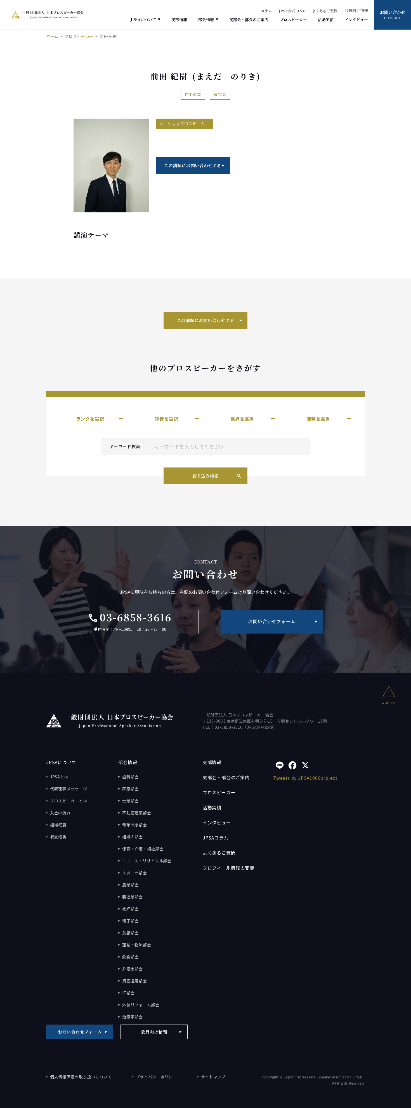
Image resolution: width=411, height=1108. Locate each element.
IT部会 (128, 993)
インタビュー (356, 19)
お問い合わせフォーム (271, 621)
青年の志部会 (134, 825)
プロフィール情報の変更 (228, 867)
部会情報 (206, 19)
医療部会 (130, 789)
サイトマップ (213, 1077)
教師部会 (130, 909)
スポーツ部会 (134, 873)
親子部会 (130, 921)
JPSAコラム (215, 837)
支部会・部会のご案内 (248, 19)
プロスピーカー (293, 19)
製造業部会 (132, 897)
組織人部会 (132, 837)
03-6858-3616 (130, 617)
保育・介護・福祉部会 (142, 849)
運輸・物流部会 (136, 945)
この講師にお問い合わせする (192, 165)
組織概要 (58, 825)
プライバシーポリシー (156, 1077)
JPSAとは (59, 777)
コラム (266, 11)
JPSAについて (143, 19)
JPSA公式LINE (292, 11)
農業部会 (130, 885)
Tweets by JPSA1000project (305, 777)
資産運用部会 (134, 981)
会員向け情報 (356, 10)
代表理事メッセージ (68, 789)
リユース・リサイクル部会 (146, 861)
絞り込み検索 (205, 476)
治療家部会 (132, 1017)
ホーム (52, 36)
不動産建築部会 (136, 813)
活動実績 (326, 19)
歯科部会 (130, 777)
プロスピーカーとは (68, 801)
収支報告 (58, 837)
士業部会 (130, 801)
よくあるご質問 (324, 11)
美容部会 (130, 933)
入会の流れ (60, 813)
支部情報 (179, 19)
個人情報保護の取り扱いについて (81, 1077)
